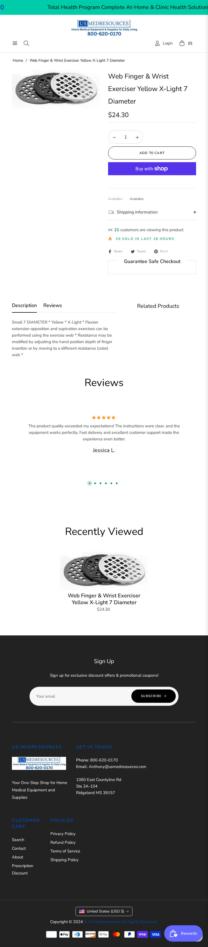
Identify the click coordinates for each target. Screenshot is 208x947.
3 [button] (100, 483)
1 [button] (89, 483)
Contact (19, 848)
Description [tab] (24, 305)
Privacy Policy (63, 833)
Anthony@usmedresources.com (117, 766)
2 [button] (95, 483)
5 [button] (111, 483)
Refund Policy (63, 842)
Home (18, 60)
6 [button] (117, 483)
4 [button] (106, 483)
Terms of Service (65, 851)
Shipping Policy (64, 860)
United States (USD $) (105, 911)
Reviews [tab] (52, 305)
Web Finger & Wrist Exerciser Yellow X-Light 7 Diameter (104, 599)
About (17, 857)
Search (18, 839)
